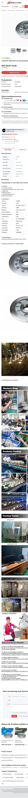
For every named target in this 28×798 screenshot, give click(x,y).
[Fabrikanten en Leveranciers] (14, 2)
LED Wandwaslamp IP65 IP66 (21, 757)
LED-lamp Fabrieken (7, 774)
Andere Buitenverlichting (6, 760)
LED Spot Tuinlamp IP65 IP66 (21, 755)
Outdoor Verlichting (20, 10)
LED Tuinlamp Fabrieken (8, 777)
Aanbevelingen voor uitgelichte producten (8, 755)
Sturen (14, 716)
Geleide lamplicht (20, 777)
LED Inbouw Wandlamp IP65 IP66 (8, 757)
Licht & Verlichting (11, 10)
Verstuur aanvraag (14, 72)
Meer (2, 783)
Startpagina (3, 10)
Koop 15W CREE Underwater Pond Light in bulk (13, 781)
